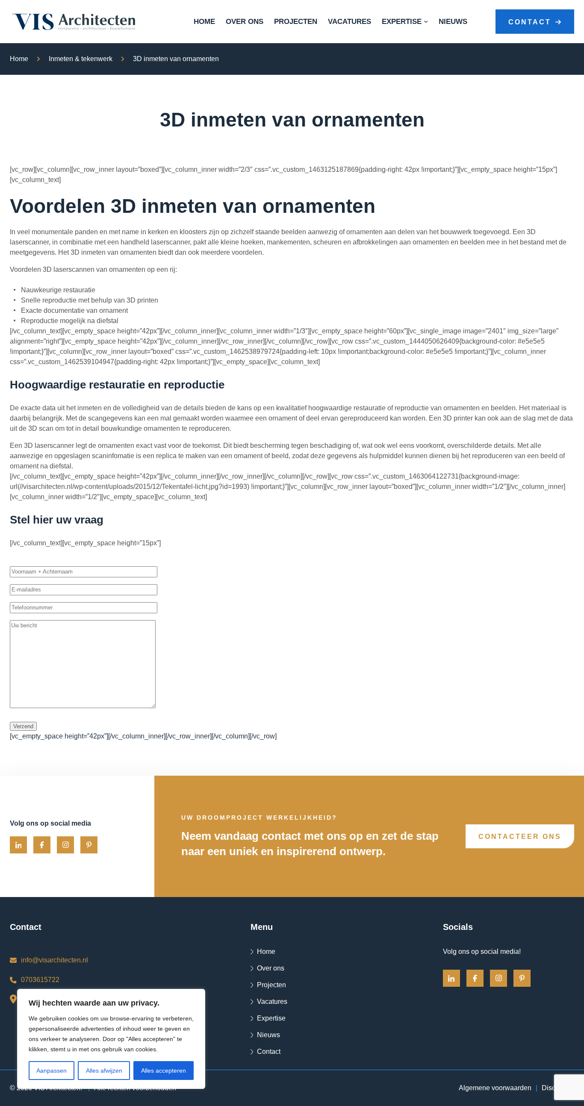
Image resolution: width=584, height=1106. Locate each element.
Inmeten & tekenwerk (80, 58)
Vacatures (349, 21)
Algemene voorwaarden (495, 1087)
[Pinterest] (88, 844)
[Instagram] (65, 844)
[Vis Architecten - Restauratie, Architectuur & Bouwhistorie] (74, 21)
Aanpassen (51, 1070)
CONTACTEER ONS (519, 836)
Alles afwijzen (104, 1070)
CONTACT (529, 22)
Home (204, 21)
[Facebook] (41, 844)
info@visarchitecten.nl (54, 960)
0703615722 (40, 979)
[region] (111, 1039)
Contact (268, 1051)
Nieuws (453, 21)
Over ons (244, 21)
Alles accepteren (163, 1070)
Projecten (295, 21)
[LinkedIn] (18, 844)
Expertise (402, 21)
